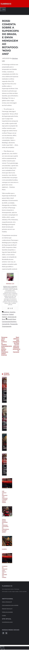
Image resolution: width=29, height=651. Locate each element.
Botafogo (6, 312)
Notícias (4, 317)
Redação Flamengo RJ (7, 608)
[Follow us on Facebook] (1, 649)
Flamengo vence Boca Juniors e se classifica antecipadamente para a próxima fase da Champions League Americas (6, 346)
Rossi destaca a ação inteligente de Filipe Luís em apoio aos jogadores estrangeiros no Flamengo (16, 345)
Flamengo (5, 314)
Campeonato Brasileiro (9, 321)
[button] (1, 13)
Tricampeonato (6, 326)
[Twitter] (10, 308)
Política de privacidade (7, 612)
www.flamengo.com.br (7, 622)
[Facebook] (12, 308)
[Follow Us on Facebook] (3, 633)
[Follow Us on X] (6, 633)
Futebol (11, 314)
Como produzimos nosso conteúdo (10, 605)
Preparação (13, 324)
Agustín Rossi (11, 319)
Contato (4, 615)
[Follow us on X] (4, 649)
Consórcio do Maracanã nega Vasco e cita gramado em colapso (4, 572)
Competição (6, 324)
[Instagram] (8, 308)
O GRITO (4, 549)
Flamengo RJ (6, 4)
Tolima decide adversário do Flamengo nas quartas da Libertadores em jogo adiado (5, 526)
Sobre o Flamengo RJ (7, 601)
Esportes (12, 312)
